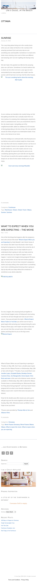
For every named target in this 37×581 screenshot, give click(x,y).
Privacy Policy (25, 579)
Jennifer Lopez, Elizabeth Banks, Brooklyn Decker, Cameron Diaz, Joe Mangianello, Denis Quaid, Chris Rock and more (17, 376)
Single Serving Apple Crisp (7, 523)
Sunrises (9, 212)
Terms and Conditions (14, 579)
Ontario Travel (22, 210)
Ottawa (29, 210)
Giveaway (12, 422)
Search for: (4, 463)
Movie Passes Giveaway (12, 424)
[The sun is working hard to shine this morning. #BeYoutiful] (18, 93)
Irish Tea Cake (4, 525)
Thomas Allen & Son (23, 410)
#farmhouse (8, 210)
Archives (3, 512)
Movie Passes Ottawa (27, 424)
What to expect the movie (13, 427)
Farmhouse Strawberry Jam (8, 528)
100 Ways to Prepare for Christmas (10, 520)
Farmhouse (12, 207)
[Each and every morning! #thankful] (18, 182)
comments (5, 202)
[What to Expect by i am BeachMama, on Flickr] (18, 346)
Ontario (15, 210)
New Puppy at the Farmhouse (8, 530)
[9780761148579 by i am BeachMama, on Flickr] (18, 291)
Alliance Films (5, 412)
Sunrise (6, 38)
